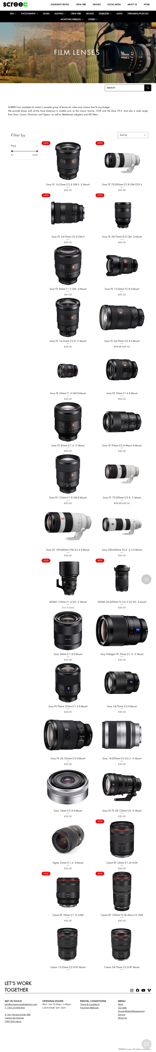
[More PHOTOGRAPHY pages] (37, 13)
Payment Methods (89, 1007)
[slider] (12, 151)
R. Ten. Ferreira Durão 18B (17, 1014)
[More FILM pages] (15, 13)
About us (122, 1018)
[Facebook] (137, 990)
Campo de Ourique (14, 1018)
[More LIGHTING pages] (65, 13)
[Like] (146, 579)
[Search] (147, 88)
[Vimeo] (149, 990)
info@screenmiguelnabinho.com (21, 1004)
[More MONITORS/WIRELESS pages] (82, 19)
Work (120, 1004)
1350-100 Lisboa (13, 1021)
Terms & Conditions (89, 1004)
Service (121, 1014)
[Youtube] (143, 990)
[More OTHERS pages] (97, 19)
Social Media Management (131, 1011)
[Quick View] (68, 265)
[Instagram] (132, 990)
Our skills (122, 1007)
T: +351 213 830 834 (15, 1007)
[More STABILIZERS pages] (111, 13)
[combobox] (133, 135)
